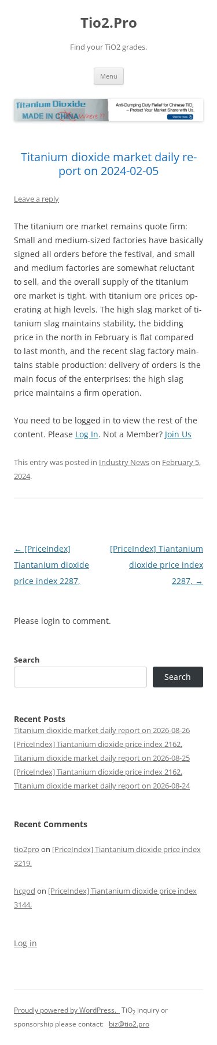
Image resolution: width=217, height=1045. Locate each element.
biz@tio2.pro (129, 1024)
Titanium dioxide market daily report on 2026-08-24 (102, 785)
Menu (108, 76)
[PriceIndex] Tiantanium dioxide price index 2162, (98, 744)
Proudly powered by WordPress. (67, 1010)
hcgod (24, 891)
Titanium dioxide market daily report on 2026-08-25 (102, 758)
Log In (86, 434)
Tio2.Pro (108, 23)
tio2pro (26, 849)
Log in (25, 943)
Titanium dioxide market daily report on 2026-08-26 (102, 730)
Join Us (178, 434)
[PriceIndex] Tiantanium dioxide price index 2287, (51, 564)
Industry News (124, 462)
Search (27, 659)
